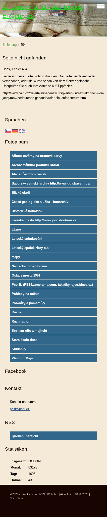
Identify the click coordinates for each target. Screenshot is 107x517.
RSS (42, 494)
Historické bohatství (27, 211)
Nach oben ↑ (17, 498)
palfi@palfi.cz (20, 409)
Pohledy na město (26, 294)
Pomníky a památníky (28, 303)
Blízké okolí (21, 192)
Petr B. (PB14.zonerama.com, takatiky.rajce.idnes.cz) (52, 284)
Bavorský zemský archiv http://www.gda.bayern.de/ (51, 183)
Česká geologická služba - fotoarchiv (40, 202)
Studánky (19, 349)
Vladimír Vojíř (22, 358)
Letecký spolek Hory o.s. (31, 248)
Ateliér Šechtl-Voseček (29, 174)
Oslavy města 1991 (26, 275)
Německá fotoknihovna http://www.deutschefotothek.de (36, 267)
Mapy (16, 257)
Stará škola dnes (24, 340)
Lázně (16, 229)
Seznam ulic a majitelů (29, 330)
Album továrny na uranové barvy (37, 156)
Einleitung (9, 45)
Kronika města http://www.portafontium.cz (44, 220)
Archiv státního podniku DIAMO (36, 165)
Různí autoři (21, 321)
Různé (16, 312)
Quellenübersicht (25, 436)
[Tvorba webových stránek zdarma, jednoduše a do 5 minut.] (36, 494)
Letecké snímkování (27, 238)
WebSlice (52, 494)
